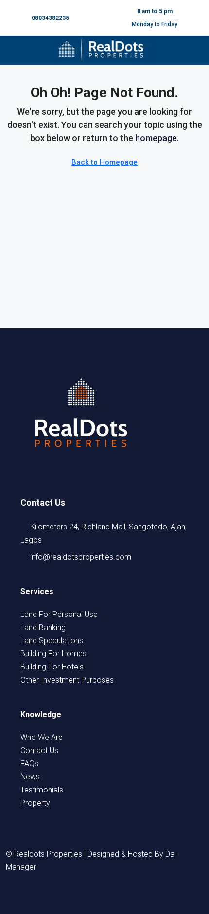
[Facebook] (61, 895)
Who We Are (41, 737)
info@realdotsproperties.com (80, 557)
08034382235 (50, 18)
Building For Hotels (52, 666)
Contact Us (39, 750)
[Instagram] (96, 895)
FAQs (29, 763)
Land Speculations (51, 640)
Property (35, 803)
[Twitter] (78, 895)
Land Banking (43, 627)
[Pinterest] (148, 895)
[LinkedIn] (113, 895)
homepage (156, 138)
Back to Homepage (104, 162)
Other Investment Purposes (67, 680)
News (30, 776)
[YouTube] (131, 895)
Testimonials (41, 789)
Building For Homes (53, 653)
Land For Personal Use (59, 614)
